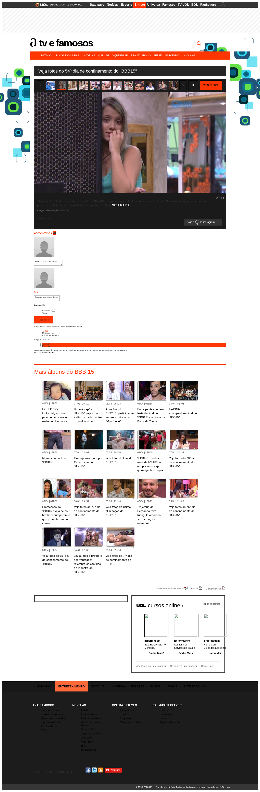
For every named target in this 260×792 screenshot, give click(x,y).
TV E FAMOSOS (43, 705)
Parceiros (172, 55)
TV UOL (183, 4)
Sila (82, 745)
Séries (158, 55)
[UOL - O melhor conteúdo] (40, 6)
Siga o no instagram (201, 222)
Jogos (172, 686)
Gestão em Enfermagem (183, 666)
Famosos (168, 4)
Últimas (46, 55)
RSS (101, 770)
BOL (194, 4)
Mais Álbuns (211, 85)
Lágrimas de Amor (91, 733)
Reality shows (141, 55)
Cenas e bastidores (131, 722)
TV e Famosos (66, 43)
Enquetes (125, 718)
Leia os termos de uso (44, 352)
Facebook (47, 310)
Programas (166, 714)
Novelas (89, 55)
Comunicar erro (213, 589)
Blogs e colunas (67, 55)
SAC (79, 4)
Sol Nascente (88, 749)
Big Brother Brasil (51, 722)
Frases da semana (52, 714)
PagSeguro (208, 4)
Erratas (194, 588)
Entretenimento (71, 686)
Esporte (126, 4)
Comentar (43, 320)
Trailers (124, 714)
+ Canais (189, 55)
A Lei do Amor (88, 714)
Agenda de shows (170, 722)
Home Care (207, 666)
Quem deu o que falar (113, 55)
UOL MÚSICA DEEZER (167, 705)
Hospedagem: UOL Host (218, 787)
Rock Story (87, 741)
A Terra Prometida (91, 718)
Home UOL (44, 686)
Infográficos (127, 710)
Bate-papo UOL (195, 686)
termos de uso (75, 326)
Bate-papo (97, 4)
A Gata (84, 710)
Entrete (139, 4)
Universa (153, 4)
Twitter (45, 313)
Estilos (164, 710)
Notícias (112, 4)
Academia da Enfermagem (151, 666)
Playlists (165, 718)
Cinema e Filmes (124, 705)
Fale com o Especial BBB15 (170, 588)
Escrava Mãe (88, 729)
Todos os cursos (211, 604)
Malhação (86, 737)
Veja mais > (121, 205)
